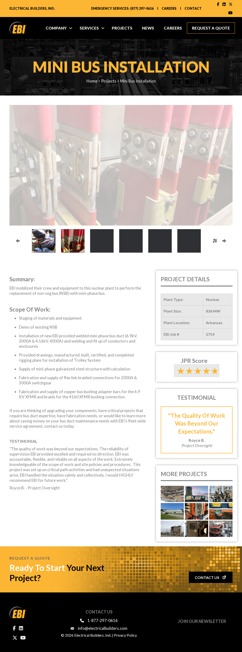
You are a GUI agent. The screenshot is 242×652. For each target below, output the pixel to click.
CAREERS (169, 8)
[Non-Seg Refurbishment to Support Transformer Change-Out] (196, 511)
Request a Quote (211, 28)
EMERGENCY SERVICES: (110, 8)
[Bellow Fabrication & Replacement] (172, 494)
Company (56, 28)
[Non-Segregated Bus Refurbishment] (221, 511)
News (148, 28)
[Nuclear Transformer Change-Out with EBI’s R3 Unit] (196, 494)
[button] (71, 28)
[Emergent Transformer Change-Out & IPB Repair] (221, 494)
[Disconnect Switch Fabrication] (196, 529)
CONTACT (193, 8)
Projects (122, 28)
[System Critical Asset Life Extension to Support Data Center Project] (172, 511)
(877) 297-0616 (142, 8)
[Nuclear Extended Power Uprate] (221, 529)
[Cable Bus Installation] (172, 529)
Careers (173, 28)
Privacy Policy (125, 635)
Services (89, 28)
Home (91, 80)
